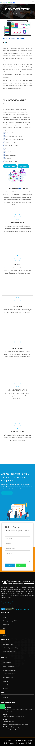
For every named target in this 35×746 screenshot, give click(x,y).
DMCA (3, 609)
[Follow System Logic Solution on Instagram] (11, 602)
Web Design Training (8, 644)
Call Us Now (23, 166)
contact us (7, 493)
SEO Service (6, 688)
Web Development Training (10, 648)
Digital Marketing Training (10, 652)
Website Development (9, 666)
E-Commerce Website (9, 674)
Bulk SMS (5, 681)
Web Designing (7, 663)
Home (8, 14)
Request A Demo (10, 166)
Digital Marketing (7, 685)
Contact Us (6, 625)
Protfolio (5, 628)
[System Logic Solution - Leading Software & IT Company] (7, 2)
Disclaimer (5, 697)
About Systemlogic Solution (11, 621)
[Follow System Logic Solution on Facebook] (2, 602)
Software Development (9, 670)
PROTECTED (8, 609)
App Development (8, 677)
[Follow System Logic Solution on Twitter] (7, 602)
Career (4, 636)
